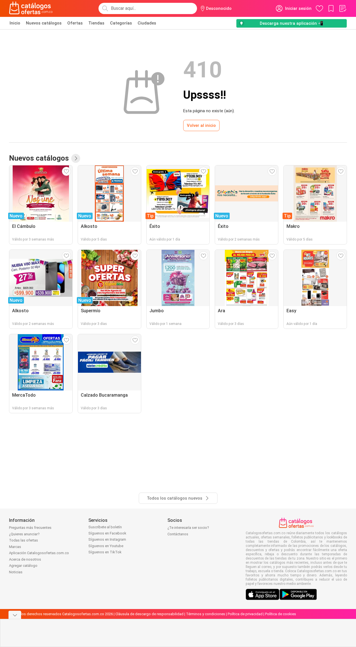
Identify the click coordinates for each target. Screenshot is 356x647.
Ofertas (75, 23)
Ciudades (147, 23)
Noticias (16, 572)
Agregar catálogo (23, 565)
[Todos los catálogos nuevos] (75, 158)
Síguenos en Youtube (105, 546)
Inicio (15, 23)
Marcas (15, 547)
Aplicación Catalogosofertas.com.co (39, 553)
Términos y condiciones (205, 614)
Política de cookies (280, 614)
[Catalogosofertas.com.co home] (31, 8)
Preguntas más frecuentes (30, 527)
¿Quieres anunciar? (24, 534)
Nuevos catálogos (44, 23)
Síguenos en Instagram (107, 539)
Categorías (121, 23)
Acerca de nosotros (25, 559)
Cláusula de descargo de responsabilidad (149, 614)
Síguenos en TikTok (105, 552)
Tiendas (96, 23)
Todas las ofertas (23, 540)
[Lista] (342, 8)
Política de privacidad (245, 614)
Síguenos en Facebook (107, 533)
